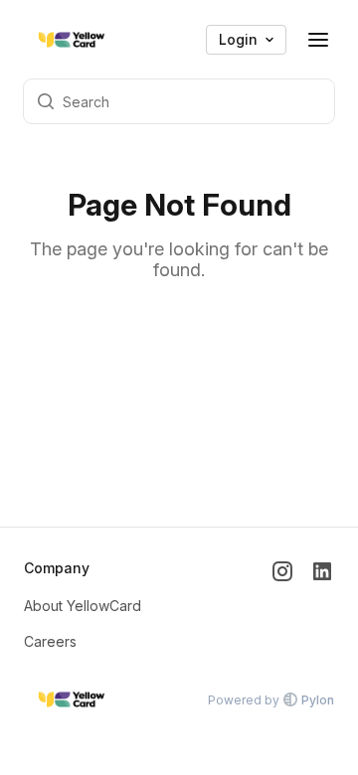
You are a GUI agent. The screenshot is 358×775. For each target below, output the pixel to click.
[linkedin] (322, 605)
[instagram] (282, 605)
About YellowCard (82, 605)
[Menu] (318, 40)
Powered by (271, 700)
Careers (50, 641)
